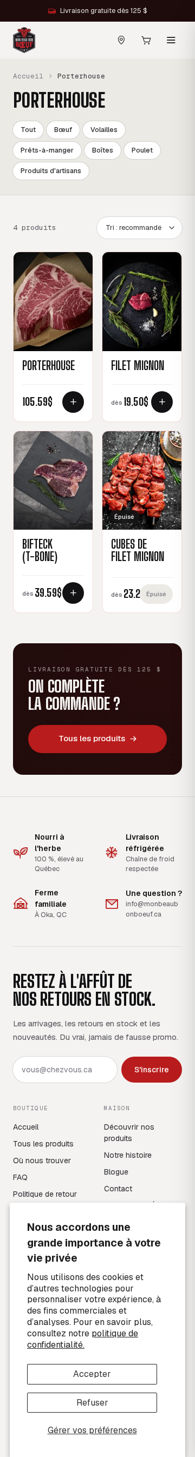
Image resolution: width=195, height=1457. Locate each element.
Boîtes (102, 150)
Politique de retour (45, 1194)
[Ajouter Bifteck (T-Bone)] (73, 593)
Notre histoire (128, 1155)
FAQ (20, 1177)
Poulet (142, 150)
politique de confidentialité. (82, 1339)
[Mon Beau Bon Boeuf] (24, 40)
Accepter (92, 1374)
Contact (118, 1189)
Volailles (104, 129)
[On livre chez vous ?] (121, 40)
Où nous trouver (42, 1160)
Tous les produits (91, 738)
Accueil (28, 76)
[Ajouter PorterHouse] (73, 402)
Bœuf (63, 129)
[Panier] (146, 40)
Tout (28, 129)
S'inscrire (151, 1069)
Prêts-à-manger (47, 150)
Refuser (92, 1402)
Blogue (116, 1172)
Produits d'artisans (51, 170)
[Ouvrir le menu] (171, 40)
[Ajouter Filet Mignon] (162, 402)
